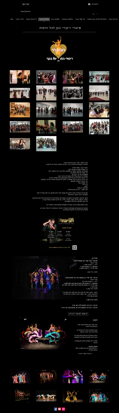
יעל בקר (25, 4)
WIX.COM (72, 412)
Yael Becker (25, 11)
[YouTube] (59, 409)
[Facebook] (55, 409)
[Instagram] (63, 409)
